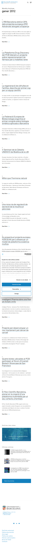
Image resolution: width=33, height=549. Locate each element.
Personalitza (15, 289)
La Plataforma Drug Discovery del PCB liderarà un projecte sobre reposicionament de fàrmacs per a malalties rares (15, 56)
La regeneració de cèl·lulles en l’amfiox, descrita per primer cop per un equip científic (16, 88)
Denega (17, 293)
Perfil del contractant (8, 530)
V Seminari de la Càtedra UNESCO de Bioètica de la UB (15, 150)
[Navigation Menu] (31, 2)
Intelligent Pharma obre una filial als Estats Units (16, 300)
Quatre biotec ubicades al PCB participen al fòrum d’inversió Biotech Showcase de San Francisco (16, 362)
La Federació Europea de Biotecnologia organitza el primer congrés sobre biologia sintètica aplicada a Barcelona (15, 120)
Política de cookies (7, 536)
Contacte (4, 541)
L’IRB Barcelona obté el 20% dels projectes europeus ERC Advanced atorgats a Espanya (15, 24)
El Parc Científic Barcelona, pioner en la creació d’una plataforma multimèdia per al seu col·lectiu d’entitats (15, 395)
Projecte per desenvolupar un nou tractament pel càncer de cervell (15, 330)
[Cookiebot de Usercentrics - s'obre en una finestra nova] (24, 254)
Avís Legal (5, 534)
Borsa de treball (6, 539)
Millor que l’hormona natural (14, 178)
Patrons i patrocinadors (8, 537)
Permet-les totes (16, 284)
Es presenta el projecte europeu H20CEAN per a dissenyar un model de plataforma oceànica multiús (16, 240)
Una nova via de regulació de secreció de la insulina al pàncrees (15, 206)
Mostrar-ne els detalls (22, 280)
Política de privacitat (8, 532)
